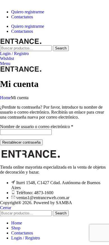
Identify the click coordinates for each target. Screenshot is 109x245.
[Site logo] (21, 42)
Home (5, 97)
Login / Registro (25, 238)
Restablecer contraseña (21, 142)
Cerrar (5, 207)
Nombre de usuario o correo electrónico (36, 126)
